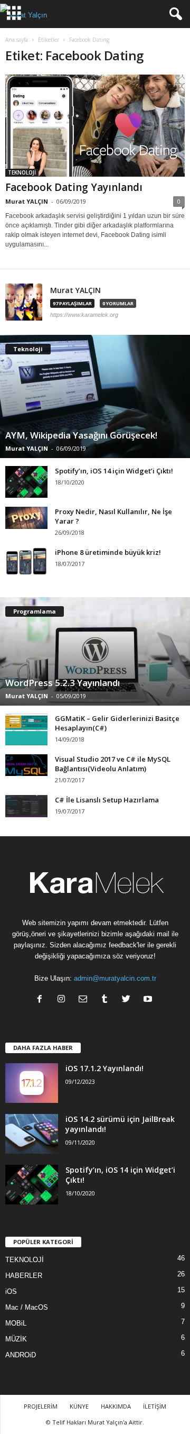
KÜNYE (79, 1406)
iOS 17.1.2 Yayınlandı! (104, 1068)
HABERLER (23, 1276)
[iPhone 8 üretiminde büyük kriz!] (26, 561)
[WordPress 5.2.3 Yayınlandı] (95, 651)
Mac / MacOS (26, 1307)
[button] (173, 14)
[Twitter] (128, 1000)
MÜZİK (16, 1339)
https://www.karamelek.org (84, 315)
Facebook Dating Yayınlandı (73, 187)
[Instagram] (63, 1000)
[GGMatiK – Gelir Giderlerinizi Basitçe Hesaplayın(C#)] (26, 729)
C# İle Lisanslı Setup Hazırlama (107, 800)
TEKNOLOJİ (22, 172)
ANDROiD (20, 1355)
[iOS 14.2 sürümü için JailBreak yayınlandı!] (31, 1134)
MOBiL (15, 1323)
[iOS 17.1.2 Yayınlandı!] (31, 1083)
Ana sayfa (16, 39)
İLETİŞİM (154, 1406)
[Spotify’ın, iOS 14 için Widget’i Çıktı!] (26, 482)
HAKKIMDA (116, 1406)
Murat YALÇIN (26, 201)
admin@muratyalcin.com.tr (115, 978)
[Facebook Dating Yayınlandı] (95, 126)
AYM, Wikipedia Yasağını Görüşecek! (81, 435)
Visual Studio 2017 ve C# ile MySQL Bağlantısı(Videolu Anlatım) (112, 763)
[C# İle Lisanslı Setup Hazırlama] (26, 806)
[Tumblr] (107, 1000)
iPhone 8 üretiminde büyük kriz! (108, 552)
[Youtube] (149, 1000)
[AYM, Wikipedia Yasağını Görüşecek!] (95, 396)
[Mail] (85, 1000)
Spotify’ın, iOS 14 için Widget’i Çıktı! (114, 471)
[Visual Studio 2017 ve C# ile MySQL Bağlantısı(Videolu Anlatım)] (26, 765)
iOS (11, 1291)
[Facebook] (42, 1000)
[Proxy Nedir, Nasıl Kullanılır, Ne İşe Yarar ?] (26, 518)
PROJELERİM (41, 1406)
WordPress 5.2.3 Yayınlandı (62, 683)
